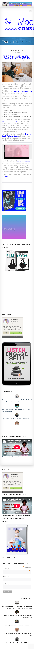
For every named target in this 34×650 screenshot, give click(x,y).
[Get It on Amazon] (17, 261)
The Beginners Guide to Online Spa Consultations (15, 418)
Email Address (16, 569)
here (6, 176)
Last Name (6, 584)
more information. (23, 161)
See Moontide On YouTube (11, 457)
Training (22, 60)
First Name (6, 576)
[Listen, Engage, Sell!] (17, 364)
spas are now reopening (23, 91)
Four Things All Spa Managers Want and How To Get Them (17, 57)
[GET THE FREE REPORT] (17, 539)
